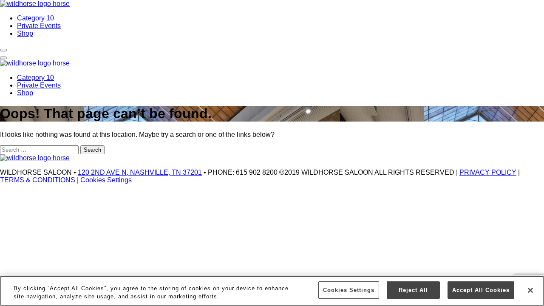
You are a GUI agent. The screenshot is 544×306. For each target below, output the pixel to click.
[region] (272, 291)
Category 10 (35, 18)
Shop (25, 33)
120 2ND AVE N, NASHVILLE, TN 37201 (140, 172)
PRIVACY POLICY (487, 172)
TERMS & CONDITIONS (37, 180)
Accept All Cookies (481, 290)
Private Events (39, 25)
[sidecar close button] (3, 58)
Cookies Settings (106, 180)
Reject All (413, 290)
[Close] (530, 290)
